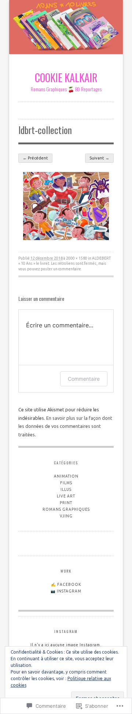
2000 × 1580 (76, 258)
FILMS (66, 483)
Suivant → (99, 158)
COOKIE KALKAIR (66, 77)
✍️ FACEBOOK (66, 585)
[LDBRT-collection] (66, 238)
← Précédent (35, 158)
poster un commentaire (61, 269)
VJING (66, 516)
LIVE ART (66, 496)
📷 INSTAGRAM (66, 591)
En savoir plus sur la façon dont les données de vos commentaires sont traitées (65, 426)
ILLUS (66, 490)
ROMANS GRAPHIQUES (66, 509)
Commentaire (84, 379)
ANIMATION (66, 476)
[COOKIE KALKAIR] (66, 28)
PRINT (66, 503)
